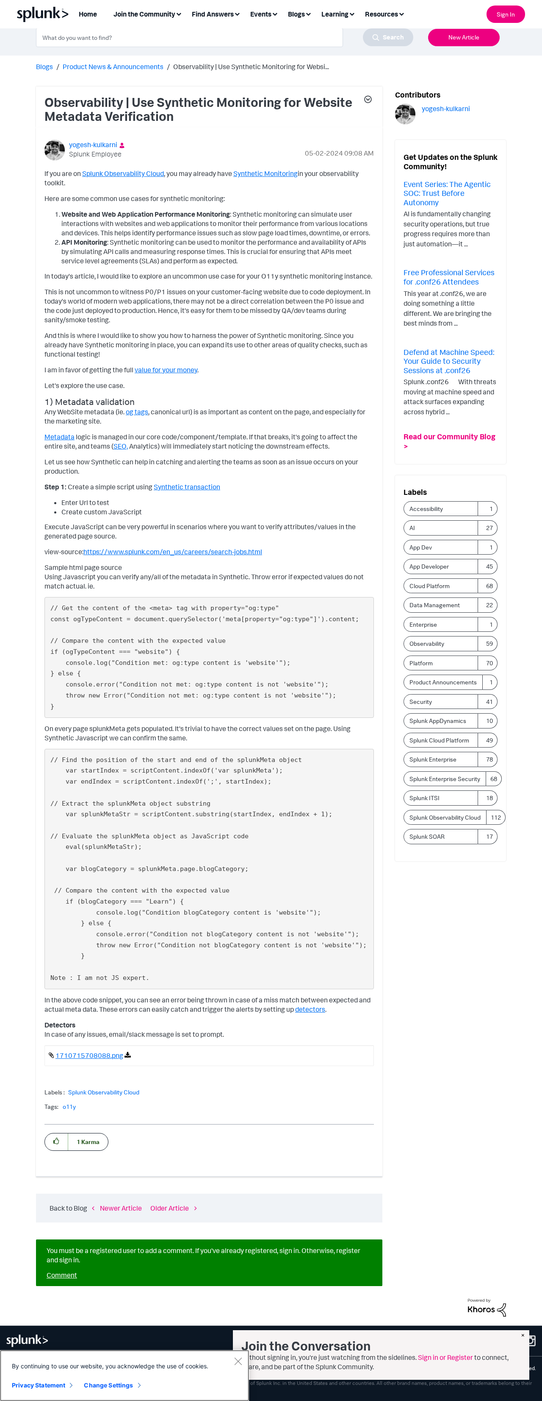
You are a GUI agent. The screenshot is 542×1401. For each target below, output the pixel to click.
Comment (62, 1275)
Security (420, 701)
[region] (124, 1375)
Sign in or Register (445, 1357)
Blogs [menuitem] (296, 14)
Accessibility (426, 508)
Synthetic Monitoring (265, 173)
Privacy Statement (38, 1385)
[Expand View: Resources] (401, 13)
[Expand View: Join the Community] (178, 13)
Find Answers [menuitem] (213, 14)
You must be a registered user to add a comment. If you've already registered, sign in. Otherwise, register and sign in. (203, 1255)
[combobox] (224, 37)
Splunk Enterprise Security (444, 778)
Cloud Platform (429, 585)
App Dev (420, 547)
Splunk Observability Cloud (123, 173)
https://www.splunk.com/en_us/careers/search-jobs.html (172, 551)
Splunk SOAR (427, 836)
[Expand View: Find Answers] (237, 13)
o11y (69, 1106)
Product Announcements (443, 682)
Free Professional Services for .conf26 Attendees (449, 277)
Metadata (59, 437)
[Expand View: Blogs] (308, 13)
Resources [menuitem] (381, 14)
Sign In (506, 14)
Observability (426, 643)
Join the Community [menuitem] (144, 14)
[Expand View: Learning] (352, 13)
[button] (367, 100)
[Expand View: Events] (275, 13)
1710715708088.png (89, 1055)
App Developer (429, 566)
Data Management (434, 604)
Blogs (44, 66)
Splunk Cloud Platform (439, 740)
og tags (137, 411)
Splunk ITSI (424, 797)
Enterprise (423, 624)
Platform (421, 663)
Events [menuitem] (260, 14)
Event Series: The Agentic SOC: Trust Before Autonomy (447, 193)
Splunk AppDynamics (437, 720)
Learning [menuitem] (334, 14)
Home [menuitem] (88, 14)
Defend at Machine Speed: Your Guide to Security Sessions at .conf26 (449, 361)
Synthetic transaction (187, 487)
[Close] (238, 1361)
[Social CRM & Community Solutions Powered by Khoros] (487, 1307)
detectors (310, 1009)
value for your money (166, 370)
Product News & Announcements (113, 66)
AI (412, 527)
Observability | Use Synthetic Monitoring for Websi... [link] (251, 66)
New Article (463, 37)
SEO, (120, 446)
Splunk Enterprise (432, 759)
